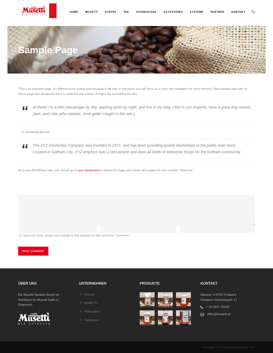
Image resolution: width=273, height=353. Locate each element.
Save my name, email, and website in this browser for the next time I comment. (76, 235)
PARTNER (217, 11)
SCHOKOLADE (146, 11)
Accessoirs (173, 11)
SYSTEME (196, 11)
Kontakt (238, 11)
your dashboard (88, 170)
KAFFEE (110, 11)
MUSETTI (91, 11)
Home (74, 11)
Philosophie (92, 311)
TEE (126, 11)
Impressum (91, 320)
